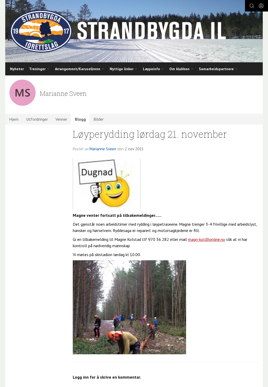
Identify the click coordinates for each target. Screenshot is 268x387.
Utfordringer (37, 119)
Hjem (14, 119)
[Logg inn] (261, 5)
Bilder (98, 119)
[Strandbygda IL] (134, 31)
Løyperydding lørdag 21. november (150, 134)
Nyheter (17, 69)
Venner (61, 119)
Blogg (80, 119)
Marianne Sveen (103, 148)
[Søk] (251, 5)
